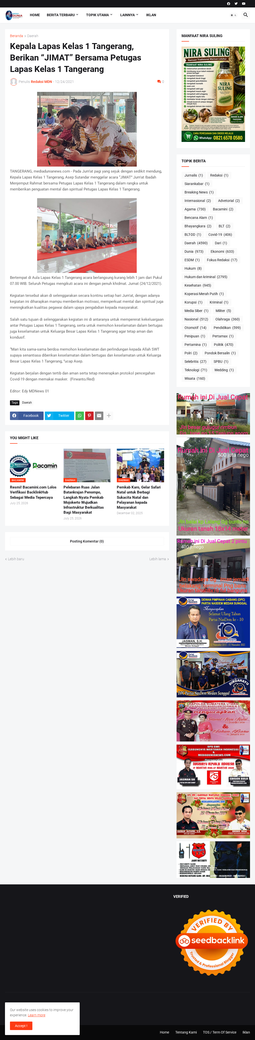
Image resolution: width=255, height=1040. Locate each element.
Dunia (194, 251)
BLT (224, 226)
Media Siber (196, 311)
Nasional (196, 319)
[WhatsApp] (79, 416)
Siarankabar (197, 184)
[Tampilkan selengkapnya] (109, 416)
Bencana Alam (199, 218)
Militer (223, 311)
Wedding (224, 370)
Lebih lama (157, 559)
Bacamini (223, 209)
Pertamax (223, 336)
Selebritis (195, 362)
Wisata (195, 378)
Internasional (198, 201)
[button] (233, 15)
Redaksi (219, 175)
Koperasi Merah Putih (204, 294)
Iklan (151, 15)
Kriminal (219, 302)
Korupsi (193, 302)
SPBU (221, 362)
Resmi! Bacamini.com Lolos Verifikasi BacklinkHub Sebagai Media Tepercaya (33, 492)
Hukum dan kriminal (206, 277)
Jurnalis (194, 175)
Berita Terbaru (61, 15)
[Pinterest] (89, 416)
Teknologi (196, 370)
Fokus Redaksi (222, 260)
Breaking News (199, 192)
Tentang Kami (186, 1032)
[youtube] (244, 3)
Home (35, 15)
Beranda (16, 36)
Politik (223, 345)
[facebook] (228, 3)
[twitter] (236, 3)
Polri (191, 353)
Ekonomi (222, 251)
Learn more (36, 1015)
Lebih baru (16, 559)
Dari (221, 243)
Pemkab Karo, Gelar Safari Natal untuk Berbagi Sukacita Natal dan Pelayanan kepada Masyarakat (139, 497)
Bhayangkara (198, 226)
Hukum (193, 268)
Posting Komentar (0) (87, 541)
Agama (195, 209)
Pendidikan (227, 328)
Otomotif (195, 328)
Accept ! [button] (21, 1026)
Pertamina (196, 345)
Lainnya (127, 15)
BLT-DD (193, 235)
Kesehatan (198, 285)
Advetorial (229, 201)
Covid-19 (220, 235)
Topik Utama (97, 15)
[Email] (99, 416)
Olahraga (227, 319)
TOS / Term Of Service (219, 1032)
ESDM (192, 260)
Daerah (32, 36)
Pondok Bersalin (220, 353)
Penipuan (195, 336)
